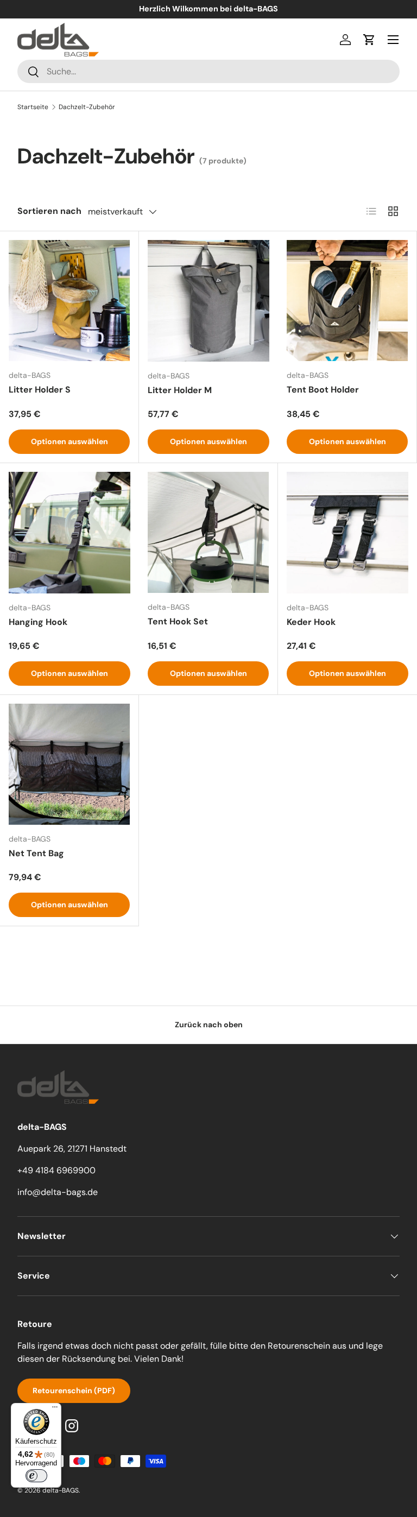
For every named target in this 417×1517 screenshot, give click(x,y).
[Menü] (393, 40)
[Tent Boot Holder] (347, 300)
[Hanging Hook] (69, 532)
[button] (369, 40)
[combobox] (208, 71)
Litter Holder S (40, 389)
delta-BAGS (60, 1490)
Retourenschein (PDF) (74, 1390)
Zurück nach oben (209, 1024)
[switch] (36, 1475)
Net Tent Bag (36, 853)
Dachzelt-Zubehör (87, 107)
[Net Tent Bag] (69, 764)
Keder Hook (311, 622)
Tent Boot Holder (323, 389)
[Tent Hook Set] (208, 532)
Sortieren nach (49, 211)
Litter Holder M (180, 390)
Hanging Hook (38, 622)
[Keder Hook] (347, 532)
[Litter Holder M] (208, 301)
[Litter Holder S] (69, 300)
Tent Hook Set (178, 621)
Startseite (32, 107)
